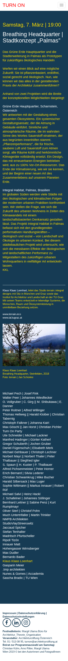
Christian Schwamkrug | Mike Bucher (28, 477)
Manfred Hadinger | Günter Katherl (27, 439)
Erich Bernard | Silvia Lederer (23, 473)
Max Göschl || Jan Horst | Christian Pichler (32, 427)
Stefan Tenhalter (14, 532)
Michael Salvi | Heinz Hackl (21, 494)
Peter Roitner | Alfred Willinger (24, 410)
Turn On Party (12, 431)
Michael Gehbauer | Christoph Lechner (29, 452)
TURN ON (14, 5)
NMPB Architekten (15, 519)
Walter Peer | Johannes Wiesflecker (27, 397)
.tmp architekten (14, 569)
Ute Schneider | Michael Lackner (25, 435)
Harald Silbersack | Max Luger (24, 481)
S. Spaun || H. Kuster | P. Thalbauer (27, 464)
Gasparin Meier (13, 565)
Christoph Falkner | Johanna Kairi (26, 423)
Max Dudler (11, 552)
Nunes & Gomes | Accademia (23, 573)
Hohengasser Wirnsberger (21, 548)
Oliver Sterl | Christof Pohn (21, 511)
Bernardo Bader (14, 557)
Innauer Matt (11, 544)
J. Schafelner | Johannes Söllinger (26, 498)
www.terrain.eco (12, 314)
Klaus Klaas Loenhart (17, 561)
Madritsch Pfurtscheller (19, 536)
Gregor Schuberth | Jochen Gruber (27, 443)
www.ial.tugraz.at (12, 317)
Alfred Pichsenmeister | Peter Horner (28, 469)
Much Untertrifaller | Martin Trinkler (27, 515)
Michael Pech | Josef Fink (20, 393)
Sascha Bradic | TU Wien (20, 578)
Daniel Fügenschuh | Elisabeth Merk (28, 448)
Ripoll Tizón (11, 540)
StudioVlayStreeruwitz (18, 523)
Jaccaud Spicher (14, 527)
